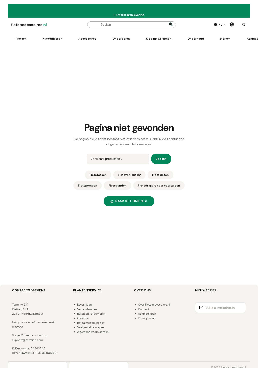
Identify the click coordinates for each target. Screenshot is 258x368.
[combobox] (132, 24)
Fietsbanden (117, 185)
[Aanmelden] (240, 307)
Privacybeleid (147, 318)
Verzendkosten (87, 309)
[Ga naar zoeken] (170, 25)
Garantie (83, 318)
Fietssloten (160, 175)
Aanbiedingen (147, 313)
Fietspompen (87, 185)
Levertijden (84, 304)
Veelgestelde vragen (90, 327)
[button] (244, 24)
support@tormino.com (27, 340)
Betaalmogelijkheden (91, 323)
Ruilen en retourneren (91, 313)
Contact (143, 309)
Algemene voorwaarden (93, 332)
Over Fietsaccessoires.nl (154, 304)
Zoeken (161, 159)
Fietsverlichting (129, 175)
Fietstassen (98, 175)
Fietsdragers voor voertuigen (159, 185)
